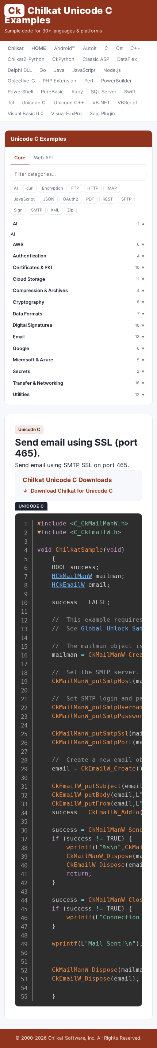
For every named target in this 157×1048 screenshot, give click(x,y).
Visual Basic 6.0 (25, 113)
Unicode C (34, 102)
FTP (75, 188)
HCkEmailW (68, 584)
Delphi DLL (20, 70)
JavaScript (84, 70)
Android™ (64, 48)
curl (30, 188)
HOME (38, 48)
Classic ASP (96, 59)
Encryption (52, 188)
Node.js (112, 70)
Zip (70, 210)
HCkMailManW (72, 575)
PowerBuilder (116, 81)
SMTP (36, 210)
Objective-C (21, 81)
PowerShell (20, 91)
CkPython (63, 59)
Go (42, 70)
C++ (135, 48)
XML (55, 210)
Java (59, 70)
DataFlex (127, 59)
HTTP (92, 188)
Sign (18, 210)
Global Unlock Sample (117, 628)
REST (108, 199)
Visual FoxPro (66, 113)
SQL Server (103, 91)
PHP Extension (59, 81)
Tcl (11, 102)
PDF (90, 199)
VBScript (127, 102)
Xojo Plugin (102, 113)
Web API (43, 157)
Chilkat (16, 48)
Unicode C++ (69, 102)
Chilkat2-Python (26, 59)
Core (20, 157)
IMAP (112, 188)
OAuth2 (70, 199)
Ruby (77, 91)
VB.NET (101, 102)
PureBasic (52, 91)
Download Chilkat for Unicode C (72, 491)
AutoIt (90, 48)
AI (16, 188)
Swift (130, 91)
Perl (88, 81)
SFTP (126, 199)
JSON (48, 199)
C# (119, 48)
